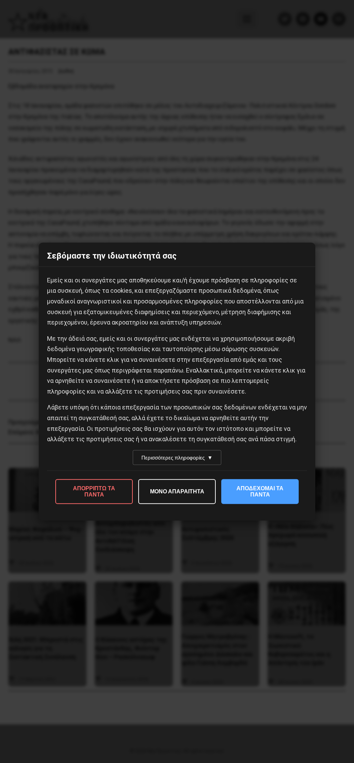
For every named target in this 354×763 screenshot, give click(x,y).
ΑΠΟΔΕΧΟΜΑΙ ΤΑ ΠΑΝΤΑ (259, 491)
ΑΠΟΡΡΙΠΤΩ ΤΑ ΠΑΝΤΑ (94, 491)
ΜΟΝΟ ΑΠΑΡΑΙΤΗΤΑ (177, 491)
